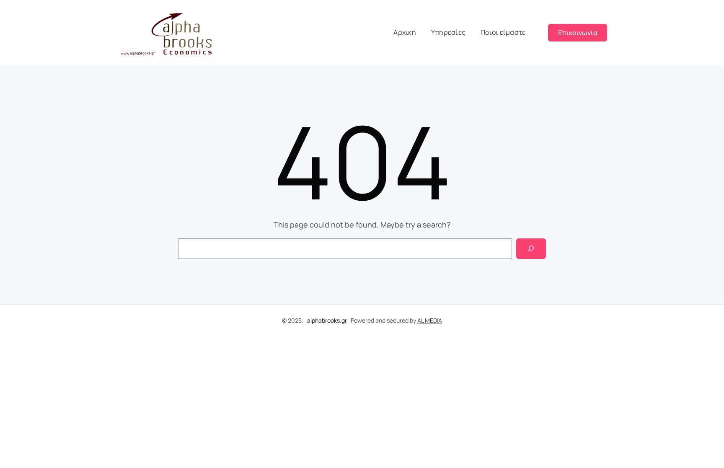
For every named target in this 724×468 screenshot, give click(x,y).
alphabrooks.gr (327, 320)
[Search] (531, 248)
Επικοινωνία (577, 32)
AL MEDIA (429, 320)
